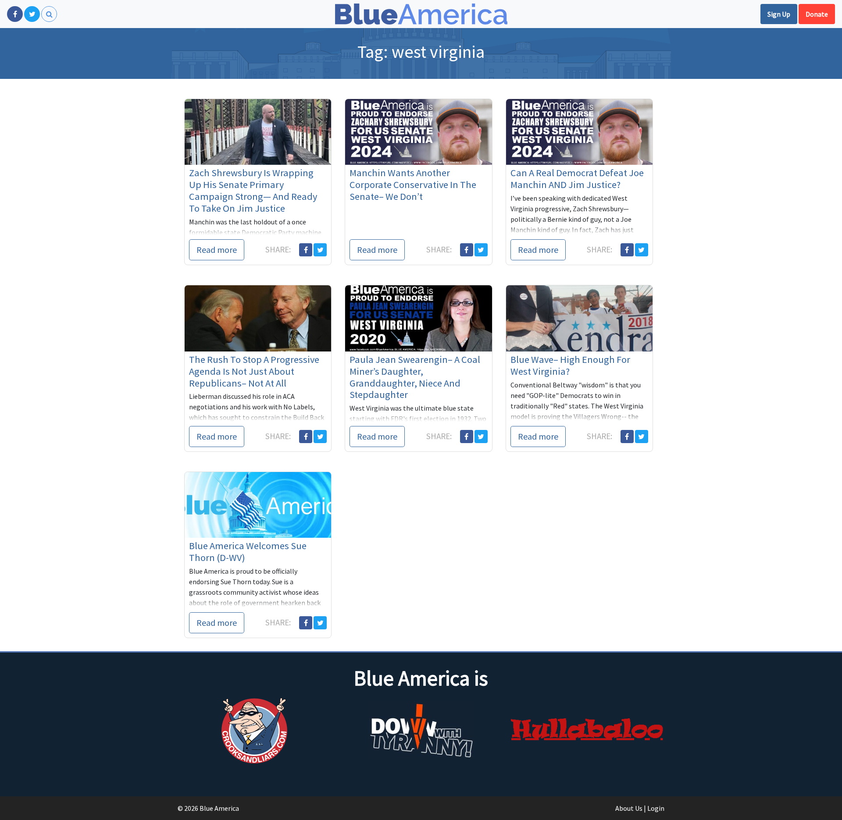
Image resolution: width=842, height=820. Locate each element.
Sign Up (778, 14)
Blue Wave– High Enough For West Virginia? (570, 365)
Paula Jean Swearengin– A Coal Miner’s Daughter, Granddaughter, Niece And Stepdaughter (415, 377)
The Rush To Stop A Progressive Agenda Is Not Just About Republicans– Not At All (254, 371)
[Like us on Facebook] (15, 14)
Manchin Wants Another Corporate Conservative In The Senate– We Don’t (413, 184)
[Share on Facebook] (305, 249)
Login (655, 808)
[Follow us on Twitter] (32, 14)
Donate (817, 14)
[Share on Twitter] (320, 249)
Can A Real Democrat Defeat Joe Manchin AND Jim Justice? (577, 179)
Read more (216, 249)
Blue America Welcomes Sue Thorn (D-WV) (248, 552)
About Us (628, 808)
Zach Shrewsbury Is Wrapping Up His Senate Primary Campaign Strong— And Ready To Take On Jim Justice (253, 190)
